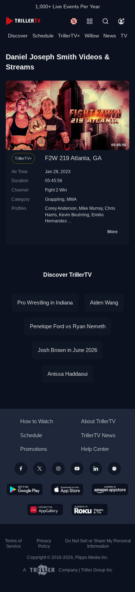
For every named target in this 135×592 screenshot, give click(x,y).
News (109, 36)
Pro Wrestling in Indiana (45, 302)
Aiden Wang (104, 302)
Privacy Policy (44, 543)
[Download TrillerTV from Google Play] (25, 489)
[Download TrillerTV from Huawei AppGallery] (45, 509)
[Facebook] (20, 468)
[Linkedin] (95, 468)
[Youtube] (77, 468)
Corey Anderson (61, 208)
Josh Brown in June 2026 (67, 350)
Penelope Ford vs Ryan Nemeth (67, 326)
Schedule (43, 36)
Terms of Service (13, 543)
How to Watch (36, 421)
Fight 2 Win (56, 189)
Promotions (33, 449)
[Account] (121, 21)
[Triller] (114, 468)
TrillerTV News (98, 435)
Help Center (95, 449)
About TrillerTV (98, 421)
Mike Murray (91, 208)
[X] (39, 468)
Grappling (54, 199)
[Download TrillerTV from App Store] (67, 489)
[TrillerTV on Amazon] (110, 489)
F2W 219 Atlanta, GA (73, 158)
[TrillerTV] (23, 21)
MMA (72, 199)
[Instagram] (58, 468)
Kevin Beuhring (74, 214)
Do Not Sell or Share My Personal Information (98, 543)
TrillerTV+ (69, 36)
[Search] (105, 21)
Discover (18, 36)
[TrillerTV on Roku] (90, 509)
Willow (92, 36)
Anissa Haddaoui (67, 374)
